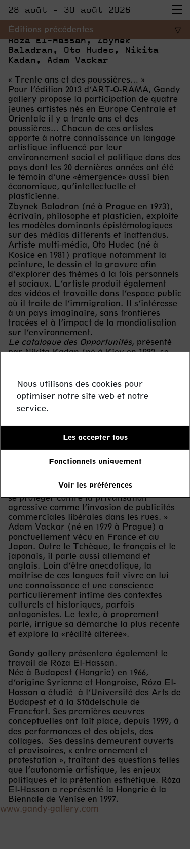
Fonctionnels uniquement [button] (95, 461)
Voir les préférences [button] (95, 484)
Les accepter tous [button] (95, 437)
